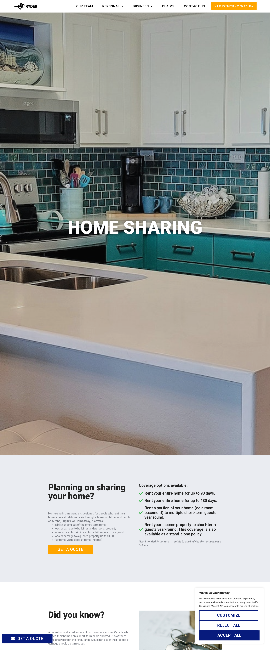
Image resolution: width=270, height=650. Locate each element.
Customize (229, 615)
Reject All (228, 625)
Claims (168, 6)
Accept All (229, 635)
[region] (229, 616)
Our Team (84, 6)
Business (141, 6)
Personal (111, 6)
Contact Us (194, 6)
